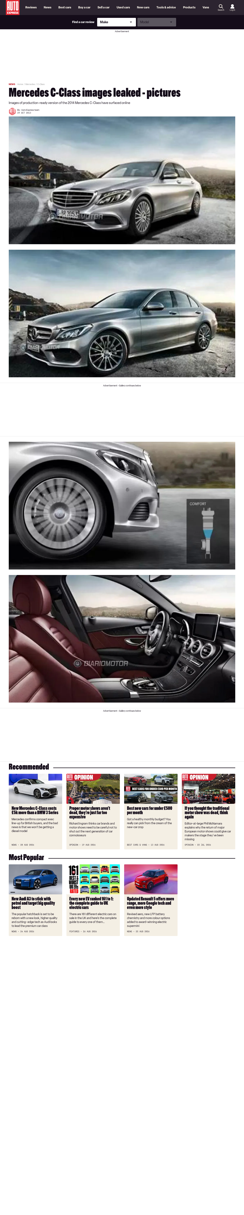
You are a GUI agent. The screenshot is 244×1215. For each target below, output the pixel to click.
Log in (232, 10)
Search (221, 10)
